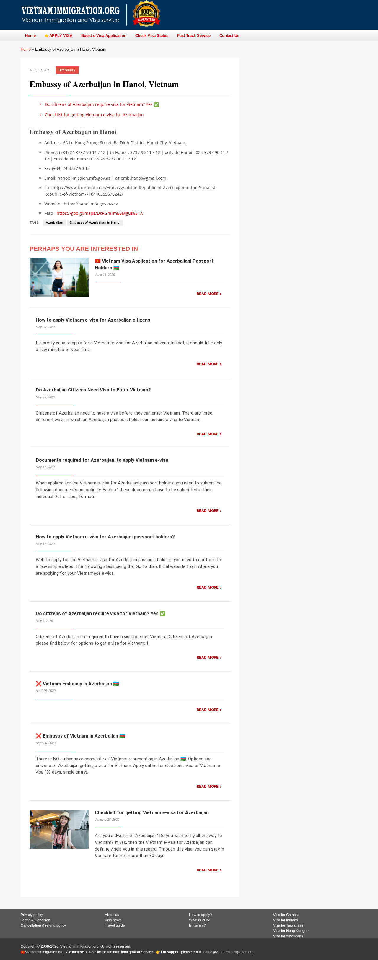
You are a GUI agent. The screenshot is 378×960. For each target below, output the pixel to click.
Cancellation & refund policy (43, 925)
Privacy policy (32, 915)
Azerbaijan (54, 223)
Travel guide (115, 925)
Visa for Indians (285, 920)
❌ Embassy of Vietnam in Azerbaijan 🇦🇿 (80, 736)
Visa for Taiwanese (288, 925)
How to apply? (200, 915)
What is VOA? (200, 920)
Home (26, 49)
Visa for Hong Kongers (291, 931)
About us (112, 915)
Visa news (113, 920)
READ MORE (208, 293)
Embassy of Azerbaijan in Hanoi (95, 223)
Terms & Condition (35, 920)
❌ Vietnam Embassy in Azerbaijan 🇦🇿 (77, 684)
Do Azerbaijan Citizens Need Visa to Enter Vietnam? (93, 390)
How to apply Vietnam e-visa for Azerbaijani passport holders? (105, 537)
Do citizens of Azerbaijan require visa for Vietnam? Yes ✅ (101, 104)
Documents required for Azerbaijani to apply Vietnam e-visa (102, 460)
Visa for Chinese (286, 915)
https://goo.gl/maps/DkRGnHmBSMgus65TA (100, 213)
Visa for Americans (288, 936)
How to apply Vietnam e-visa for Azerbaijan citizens (93, 320)
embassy (67, 70)
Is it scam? (197, 925)
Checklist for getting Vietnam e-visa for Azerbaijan (94, 114)
